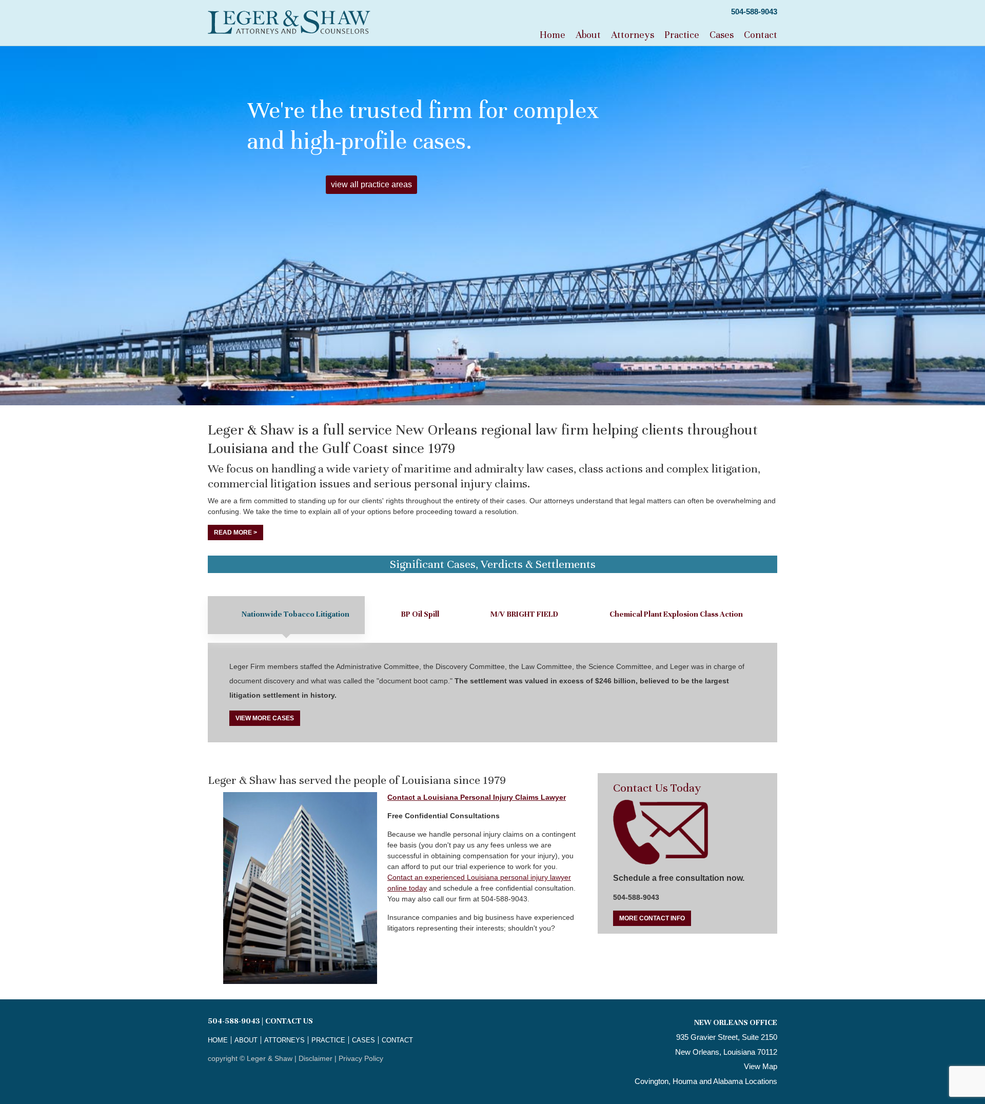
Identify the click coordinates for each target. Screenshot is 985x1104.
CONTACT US (289, 1021)
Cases (722, 35)
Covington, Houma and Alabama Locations (706, 1081)
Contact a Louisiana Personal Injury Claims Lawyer (476, 797)
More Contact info (652, 918)
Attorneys (632, 35)
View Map (760, 1066)
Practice (681, 35)
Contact (760, 35)
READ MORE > (235, 532)
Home (552, 35)
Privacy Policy (361, 1058)
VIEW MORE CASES (264, 718)
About (588, 35)
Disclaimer (315, 1058)
